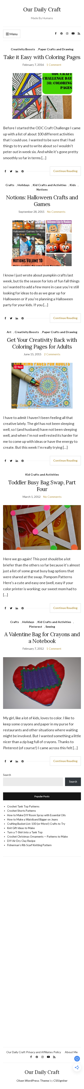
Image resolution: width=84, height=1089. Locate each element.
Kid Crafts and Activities (49, 185)
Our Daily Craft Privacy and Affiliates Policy (33, 1052)
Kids (73, 185)
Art (9, 332)
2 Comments (52, 354)
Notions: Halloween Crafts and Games (42, 200)
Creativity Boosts (23, 49)
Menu (13, 34)
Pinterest (35, 626)
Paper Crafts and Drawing (55, 49)
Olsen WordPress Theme (33, 1080)
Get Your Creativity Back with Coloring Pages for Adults (42, 343)
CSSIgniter (60, 1080)
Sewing (50, 626)
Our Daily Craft (42, 9)
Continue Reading (65, 171)
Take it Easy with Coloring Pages (41, 57)
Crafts (10, 185)
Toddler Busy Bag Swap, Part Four (42, 485)
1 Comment (53, 64)
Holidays (24, 185)
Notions (42, 189)
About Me (71, 1052)
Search (7, 774)
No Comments (56, 211)
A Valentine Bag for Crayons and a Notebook (42, 637)
